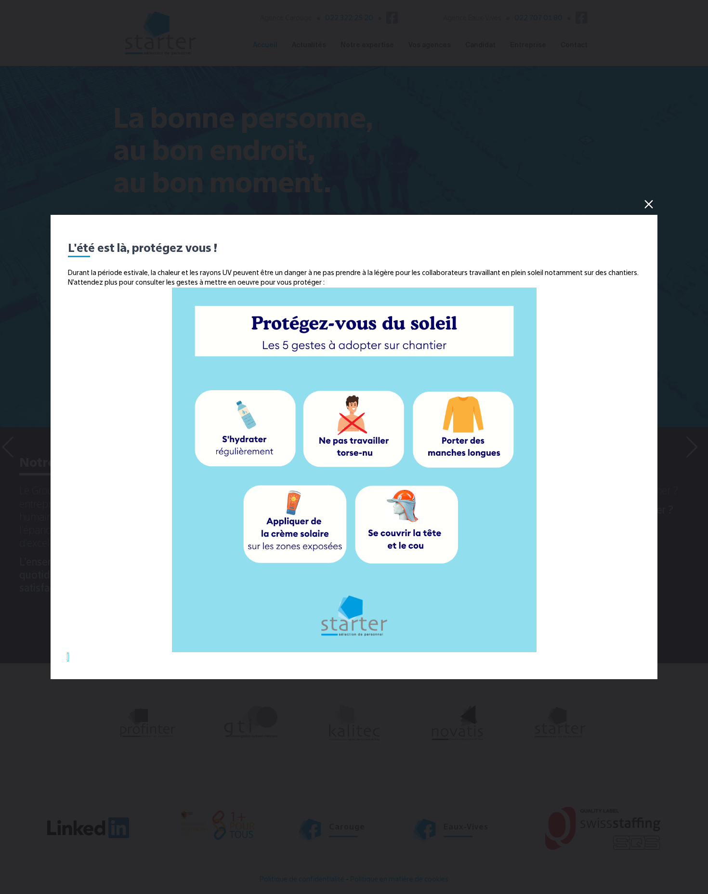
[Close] (648, 204)
